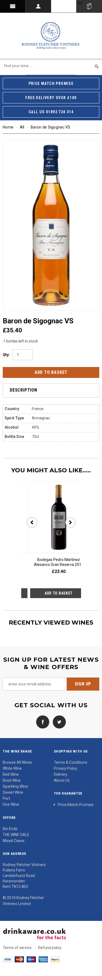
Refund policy (49, 947)
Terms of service (17, 947)
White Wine (12, 768)
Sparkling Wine (15, 786)
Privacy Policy (65, 768)
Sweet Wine (13, 792)
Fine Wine (11, 804)
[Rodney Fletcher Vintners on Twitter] (58, 722)
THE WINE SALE (16, 834)
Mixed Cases (13, 840)
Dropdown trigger (38, 6)
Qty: (6, 355)
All (22, 127)
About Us (62, 780)
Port (6, 798)
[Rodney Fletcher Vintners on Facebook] (42, 722)
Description (23, 390)
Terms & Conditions (70, 762)
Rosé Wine (12, 780)
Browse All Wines (17, 762)
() (89, 6)
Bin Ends (10, 828)
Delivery (60, 774)
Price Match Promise (76, 804)
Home (8, 127)
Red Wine (11, 774)
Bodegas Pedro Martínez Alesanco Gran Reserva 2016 (51, 562)
